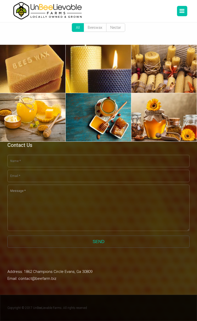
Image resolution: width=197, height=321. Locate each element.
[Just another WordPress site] (48, 11)
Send (98, 241)
